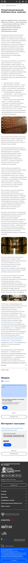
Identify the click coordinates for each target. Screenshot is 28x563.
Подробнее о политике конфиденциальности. (12, 556)
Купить (7, 444)
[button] (16, 1)
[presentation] (14, 404)
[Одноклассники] (19, 475)
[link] (5, 407)
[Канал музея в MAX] (2, 475)
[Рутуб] (16, 475)
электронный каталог (7, 322)
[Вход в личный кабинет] (19, 1)
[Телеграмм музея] (6, 475)
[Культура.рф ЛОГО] (7, 520)
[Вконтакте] (9, 475)
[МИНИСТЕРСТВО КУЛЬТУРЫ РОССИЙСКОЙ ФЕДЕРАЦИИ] (10, 514)
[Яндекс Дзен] (13, 475)
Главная (3, 5)
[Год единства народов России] (6, 526)
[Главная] (5, 2)
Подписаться (14, 485)
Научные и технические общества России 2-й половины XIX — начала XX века (12, 338)
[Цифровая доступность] (23, 2)
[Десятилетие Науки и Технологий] (4, 533)
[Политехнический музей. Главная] (11, 464)
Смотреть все (14, 416)
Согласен (14, 560)
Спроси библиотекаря (13, 270)
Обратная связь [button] (9, 545)
